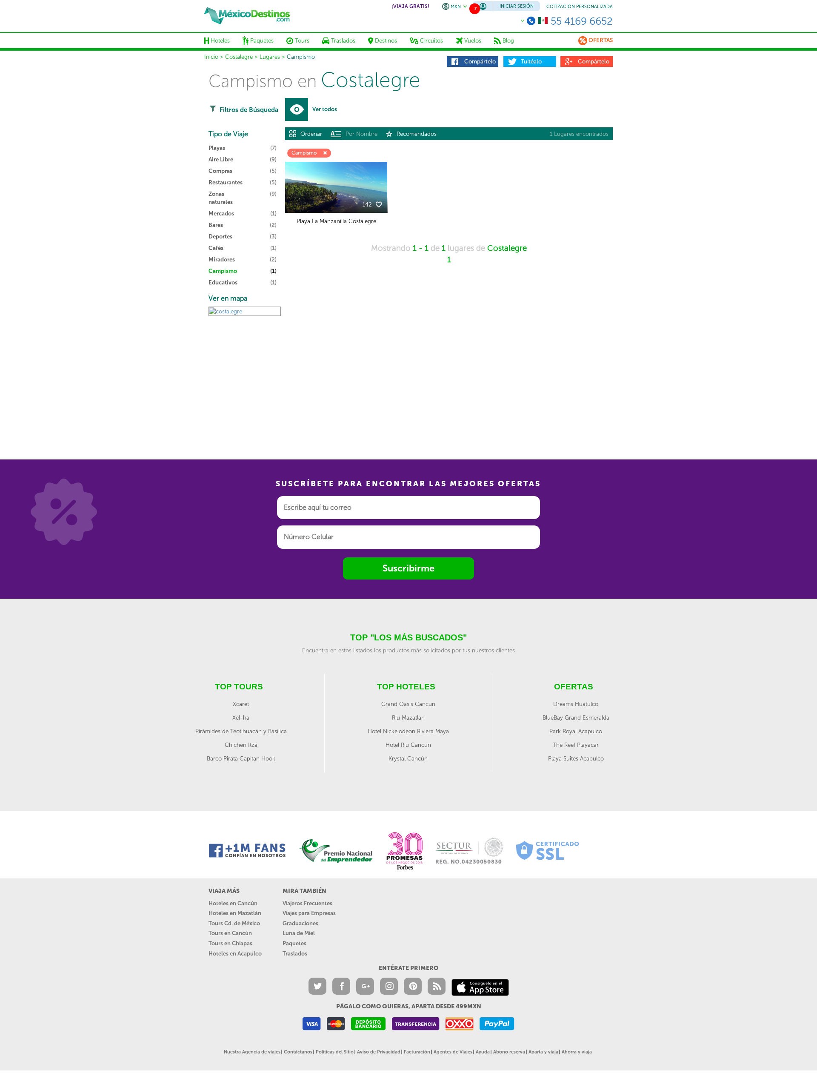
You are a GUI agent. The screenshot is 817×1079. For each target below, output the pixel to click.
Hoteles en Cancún (233, 903)
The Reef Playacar (576, 744)
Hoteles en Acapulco (235, 953)
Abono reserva (509, 1052)
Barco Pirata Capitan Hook (241, 758)
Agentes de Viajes (453, 1052)
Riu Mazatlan (408, 717)
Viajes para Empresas (309, 913)
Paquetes (294, 943)
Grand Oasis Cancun (408, 703)
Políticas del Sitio (335, 1052)
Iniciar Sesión (517, 6)
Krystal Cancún (408, 758)
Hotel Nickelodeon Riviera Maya (408, 731)
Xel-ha (240, 717)
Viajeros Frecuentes (307, 903)
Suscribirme (408, 568)
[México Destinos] (247, 15)
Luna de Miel (299, 933)
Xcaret (241, 703)
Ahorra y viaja (577, 1052)
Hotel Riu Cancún (408, 744)
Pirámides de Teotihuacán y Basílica (241, 731)
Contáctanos (298, 1052)
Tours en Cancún (230, 933)
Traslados (295, 953)
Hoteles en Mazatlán (235, 913)
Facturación (417, 1052)
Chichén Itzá (241, 744)
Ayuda (483, 1052)
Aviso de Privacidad (378, 1052)
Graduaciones (300, 923)
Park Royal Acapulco (575, 731)
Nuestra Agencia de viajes (252, 1052)
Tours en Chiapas (230, 943)
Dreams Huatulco (575, 703)
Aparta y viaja (543, 1052)
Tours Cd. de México (234, 923)
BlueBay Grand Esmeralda (576, 717)
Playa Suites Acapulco (576, 758)
